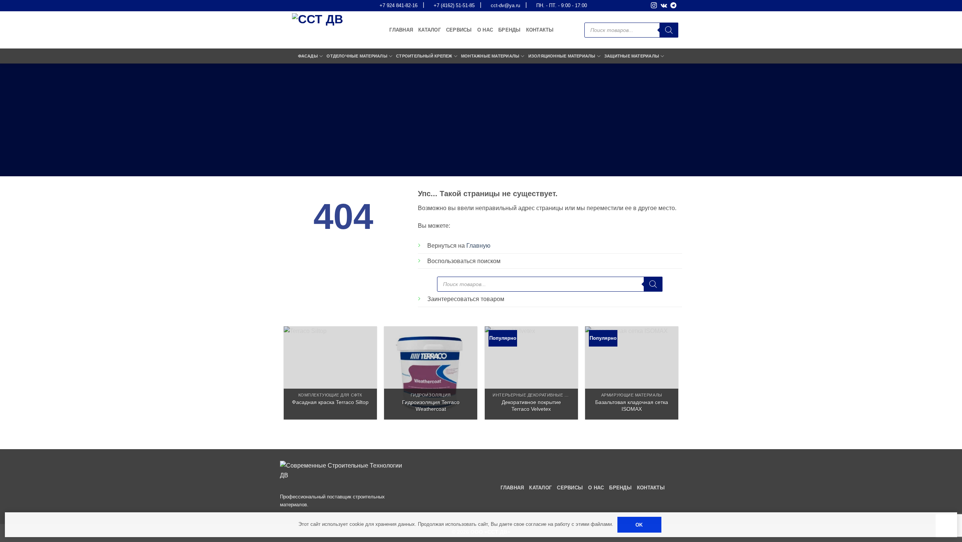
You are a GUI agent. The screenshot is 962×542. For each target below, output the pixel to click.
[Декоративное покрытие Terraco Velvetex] (531, 372)
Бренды (509, 30)
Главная (401, 30)
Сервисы (459, 30)
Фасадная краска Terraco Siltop (330, 402)
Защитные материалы (631, 56)
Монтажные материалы (490, 56)
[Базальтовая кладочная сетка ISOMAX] (631, 372)
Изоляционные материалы (562, 56)
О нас (485, 30)
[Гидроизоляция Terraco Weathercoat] (430, 372)
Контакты (540, 30)
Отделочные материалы (357, 56)
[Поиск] (668, 30)
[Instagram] (654, 6)
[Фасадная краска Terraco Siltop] (330, 372)
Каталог (429, 30)
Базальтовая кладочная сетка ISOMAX (631, 405)
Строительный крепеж (424, 56)
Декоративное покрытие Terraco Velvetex (531, 405)
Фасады (308, 56)
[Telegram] (673, 6)
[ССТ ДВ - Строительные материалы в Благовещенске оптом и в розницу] (321, 29)
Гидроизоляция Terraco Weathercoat (431, 405)
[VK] (664, 6)
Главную (478, 245)
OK (639, 525)
